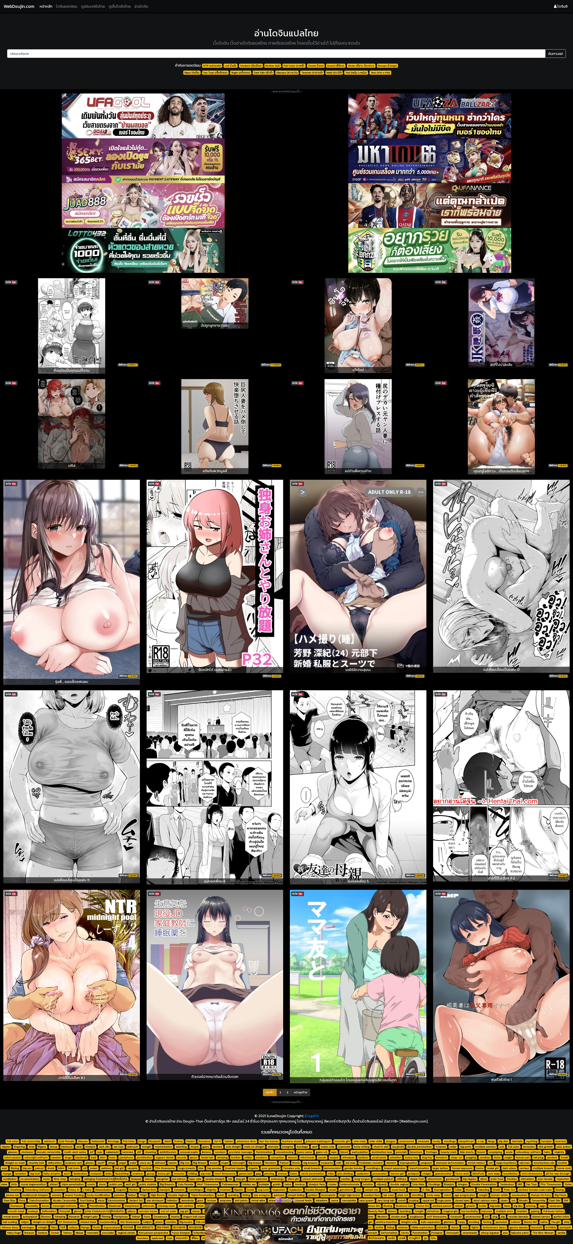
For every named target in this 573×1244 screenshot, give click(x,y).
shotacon (27, 1152)
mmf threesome (225, 1174)
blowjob (90, 1147)
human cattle (499, 1195)
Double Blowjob (315, 1190)
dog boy (427, 1157)
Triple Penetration (202, 1195)
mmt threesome (532, 1174)
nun (359, 1190)
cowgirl (483, 1195)
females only (291, 1168)
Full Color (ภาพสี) (294, 66)
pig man (206, 1174)
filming (15, 1168)
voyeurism (562, 1179)
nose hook (398, 1190)
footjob (146, 1168)
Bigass (42, 1147)
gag (258, 1174)
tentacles (529, 1147)
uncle (509, 1152)
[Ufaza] (430, 115)
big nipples (469, 1179)
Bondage (113, 1141)
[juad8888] (143, 205)
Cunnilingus (195, 1190)
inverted (560, 1141)
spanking (233, 1195)
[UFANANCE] (430, 205)
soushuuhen (519, 1195)
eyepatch (332, 1179)
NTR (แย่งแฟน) (212, 66)
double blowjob (214, 1179)
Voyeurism (278, 1190)
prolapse (413, 1174)
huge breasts (187, 1168)
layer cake (195, 1179)
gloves (90, 1163)
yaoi (314, 1147)
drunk (50, 1168)
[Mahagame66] (430, 160)
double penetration (419, 1147)
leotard (217, 1147)
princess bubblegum (318, 1141)
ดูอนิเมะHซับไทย (93, 6)
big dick (503, 1141)
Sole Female (66, 1141)
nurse (46, 1179)
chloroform (435, 1179)
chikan (248, 1157)
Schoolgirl (238, 1163)
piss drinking (345, 1174)
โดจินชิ (562, 6)
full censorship (31, 1141)
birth (14, 1184)
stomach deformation (450, 1163)
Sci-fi (217, 1141)
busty (436, 1141)
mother (562, 1163)
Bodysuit (154, 1141)
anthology (277, 1179)
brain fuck (497, 1179)
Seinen (228, 1141)
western (391, 1163)
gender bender (353, 1168)
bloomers (416, 1152)
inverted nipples (235, 1168)
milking (192, 1174)
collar (452, 1147)
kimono (206, 1152)
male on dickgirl (254, 1147)
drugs (68, 1157)
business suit (73, 1163)
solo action (563, 1147)
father (132, 1195)
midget (426, 1174)
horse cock (564, 1168)
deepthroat (466, 1141)
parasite (119, 1195)
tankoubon (80, 1174)
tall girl (119, 1168)
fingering (19, 1147)
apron (193, 1157)
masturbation (163, 1147)
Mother (133, 1190)
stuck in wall (380, 1147)
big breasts (310, 1163)
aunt (67, 1174)
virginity (559, 1152)
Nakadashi (98, 1141)
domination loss (382, 1152)
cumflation (10, 1179)
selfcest (160, 1163)
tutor (112, 1157)
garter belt (245, 1174)
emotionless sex (544, 1163)
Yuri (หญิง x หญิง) (356, 73)
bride (385, 1190)
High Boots (158, 1195)
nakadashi (112, 1152)
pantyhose (126, 1157)
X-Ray (426, 1190)
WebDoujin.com (19, 6)
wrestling (417, 1195)
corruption (277, 1157)
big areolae (214, 1168)
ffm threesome (165, 1168)
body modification (98, 1195)
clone (102, 1184)
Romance (204, 1141)
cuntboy (485, 1157)
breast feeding (74, 1195)
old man (350, 1163)
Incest (214, 1163)
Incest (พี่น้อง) (335, 66)
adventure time (246, 1141)
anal (79, 1147)
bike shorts (467, 1152)
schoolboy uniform (528, 1152)
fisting (246, 1195)
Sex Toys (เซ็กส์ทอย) (215, 73)
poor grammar (271, 1168)
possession (379, 1174)
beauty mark (448, 1152)
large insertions (506, 1163)
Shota (296, 1163)
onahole (138, 1174)
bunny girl (164, 1174)
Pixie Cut (509, 1190)
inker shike (376, 1141)
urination (395, 1157)
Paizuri (284, 1163)
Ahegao (463, 1184)
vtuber (332, 1184)
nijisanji (382, 1184)
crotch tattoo (476, 1163)
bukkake (264, 1184)
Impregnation (442, 1190)
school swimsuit (312, 1179)
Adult (167, 1141)
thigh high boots (349, 1195)
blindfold (478, 1174)
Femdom (270, 1163)
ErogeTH (312, 1115)
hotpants (327, 1163)
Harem (190, 1141)
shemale (273, 1147)
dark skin (104, 1147)
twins (287, 1184)
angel (122, 1163)
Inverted (225, 1190)
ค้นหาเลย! (555, 53)
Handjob (164, 1190)
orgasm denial (164, 1157)
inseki (564, 1157)
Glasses (83, 1141)
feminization (264, 1152)
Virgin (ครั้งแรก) (240, 73)
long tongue (362, 1179)
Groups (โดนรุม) (387, 66)
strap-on (456, 1157)
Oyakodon (295, 1190)
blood (344, 1152)
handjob (546, 1141)
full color (12, 1141)
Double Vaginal (177, 1195)
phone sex (12, 1195)
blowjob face (317, 1184)
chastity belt (36, 1163)
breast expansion (395, 1168)
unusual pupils (189, 1152)
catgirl (508, 1157)
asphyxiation (360, 1152)
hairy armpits (51, 1174)
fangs (491, 1141)
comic (91, 1184)
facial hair (207, 1157)
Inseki (250, 1190)
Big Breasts (167, 1184)
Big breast (254, 1163)
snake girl (493, 1168)
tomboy (300, 1184)
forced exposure (462, 1168)
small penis (379, 1157)
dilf (139, 1152)
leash (220, 1195)
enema (282, 1174)
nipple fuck (417, 1179)
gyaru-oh (321, 1152)
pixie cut (403, 1195)
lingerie (253, 1168)
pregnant (426, 1163)
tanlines (363, 1157)
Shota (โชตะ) (316, 66)
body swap (433, 1195)
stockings (450, 1141)
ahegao (391, 1141)
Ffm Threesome (551, 1184)
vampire (132, 1168)
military (401, 1179)
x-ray (480, 1141)
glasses (12, 1152)
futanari (441, 1147)
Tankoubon (507, 1184)
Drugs (141, 1141)
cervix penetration (312, 1174)
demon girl (397, 1174)
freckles (512, 1179)
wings (111, 1163)
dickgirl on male (15, 1163)
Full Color (129, 1141)
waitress (106, 1168)
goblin (277, 1184)
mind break (307, 1157)
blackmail (81, 1157)
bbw (201, 1168)
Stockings (434, 1184)
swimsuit (132, 1147)
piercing (269, 1174)
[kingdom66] (286, 1214)
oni (491, 1163)
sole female (545, 1179)
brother (236, 1157)
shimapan (348, 1157)
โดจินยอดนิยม (66, 6)
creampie (423, 1141)
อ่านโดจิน (141, 6)
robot (447, 1195)
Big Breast (199, 1163)
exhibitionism (168, 1152)
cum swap (494, 1174)
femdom (441, 1157)
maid (133, 1163)
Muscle (470, 1190)
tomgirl (146, 1147)
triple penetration (73, 1184)
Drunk (496, 1190)
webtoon (49, 1141)
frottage (431, 1152)
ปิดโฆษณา (289, 1199)
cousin (322, 1157)
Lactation (59, 1190)
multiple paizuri (383, 1179)
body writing (362, 1147)
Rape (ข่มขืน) (191, 73)
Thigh (143, 1195)
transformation (419, 1168)
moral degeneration (33, 1184)
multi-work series (75, 1152)
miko (331, 1174)
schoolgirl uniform (36, 1157)
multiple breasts (543, 1168)
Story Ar (74, 1190)
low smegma (262, 1195)
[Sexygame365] (143, 160)
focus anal (462, 1174)
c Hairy (87, 1190)
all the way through (558, 1174)
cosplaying (495, 1152)
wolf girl (131, 1184)
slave (4, 1184)
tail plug (538, 1157)
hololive (368, 1184)
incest (481, 1152)
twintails (517, 1141)
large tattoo (440, 1168)
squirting (531, 1141)
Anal (31, 1147)
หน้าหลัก (47, 6)
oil (84, 1168)
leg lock (35, 1174)
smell (332, 1190)
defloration (55, 1163)
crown (93, 1168)
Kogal (225, 1163)
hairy (547, 1152)
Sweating (483, 1190)
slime (483, 1179)
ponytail (401, 1152)
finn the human (269, 1141)
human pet (523, 1157)
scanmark (344, 1147)
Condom (179, 1190)
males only (327, 1147)
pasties (346, 1179)
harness (414, 1190)
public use (115, 1184)
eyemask (279, 1195)
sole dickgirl (233, 1147)
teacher (56, 1157)
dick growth (546, 1147)
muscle (181, 1157)
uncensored (406, 1141)
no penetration (29, 1179)
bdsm (293, 1174)
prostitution (144, 1157)
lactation (20, 1174)
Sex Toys (531, 1184)
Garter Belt (149, 1190)
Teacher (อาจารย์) (312, 73)
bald (93, 1157)
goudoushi (452, 1179)
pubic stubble (147, 1184)
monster (179, 1174)
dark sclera (509, 1168)
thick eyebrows (258, 1179)
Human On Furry (541, 1195)
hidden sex (249, 1184)
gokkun (313, 1195)
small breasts (312, 1168)
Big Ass (185, 1163)
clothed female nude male (535, 1190)
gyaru (205, 1147)
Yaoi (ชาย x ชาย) (380, 73)
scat (4, 1168)
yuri (501, 1147)
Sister (568, 1184)
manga (7, 1174)
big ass (27, 1168)
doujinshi (398, 1147)
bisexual (136, 1179)
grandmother (443, 1174)
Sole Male (418, 1184)
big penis (465, 1147)
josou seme (304, 1152)
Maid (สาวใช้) (334, 73)
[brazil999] (430, 250)
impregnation (408, 1163)
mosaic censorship (48, 1152)
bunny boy (411, 1157)
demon (292, 1157)
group (150, 1174)
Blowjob (449, 1184)
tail (230, 1179)
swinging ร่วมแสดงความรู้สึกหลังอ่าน (105, 1179)
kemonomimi (332, 1168)
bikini (61, 1168)
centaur (524, 1168)
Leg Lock (263, 1190)
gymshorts (346, 1190)
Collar (458, 1190)
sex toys (118, 1147)
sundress (261, 1157)
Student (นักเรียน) (251, 66)
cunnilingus (373, 1168)
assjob (334, 1157)
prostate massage (240, 1152)
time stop (60, 1179)
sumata (56, 1195)
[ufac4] (286, 1234)
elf (92, 1152)
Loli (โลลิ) (230, 66)
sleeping (222, 1157)
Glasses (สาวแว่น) (287, 73)
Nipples (238, 1190)
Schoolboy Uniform (37, 1190)
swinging (75, 1179)
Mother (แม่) (272, 66)
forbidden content (371, 1163)
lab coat (388, 1195)
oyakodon (363, 1174)
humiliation (510, 1174)
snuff (101, 1163)
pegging (471, 1157)
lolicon (149, 1179)
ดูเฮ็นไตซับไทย (120, 6)
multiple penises (485, 1147)
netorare (127, 1152)
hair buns (73, 1168)
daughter (163, 1179)
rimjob (194, 1147)
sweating (181, 1147)
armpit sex (371, 1190)
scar (99, 1152)
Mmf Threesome (207, 1184)
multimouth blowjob (35, 1195)
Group (54, 1147)
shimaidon (527, 1179)
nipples (6, 1147)
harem (173, 1163)
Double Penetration (483, 1184)
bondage (302, 1147)
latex (108, 1174)
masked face (372, 1195)
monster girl (342, 1141)
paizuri (39, 1168)
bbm (103, 1157)
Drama (178, 1141)
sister (497, 1157)
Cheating (15, 1190)
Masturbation (103, 1190)
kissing (560, 1190)
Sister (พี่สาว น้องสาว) (361, 66)
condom (220, 1152)
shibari (53, 1184)
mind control (12, 1157)
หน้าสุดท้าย (300, 1092)
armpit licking (296, 1195)
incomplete (328, 1195)
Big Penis (560, 1195)
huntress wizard (292, 1141)
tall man (525, 1163)
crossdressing (284, 1152)
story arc (145, 1163)
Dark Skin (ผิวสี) (263, 73)
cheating (150, 1152)
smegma (287, 1147)
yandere (552, 1157)
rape (334, 1152)
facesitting (122, 1174)
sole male (359, 1141)
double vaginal (399, 1184)
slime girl (293, 1179)
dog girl (240, 1179)
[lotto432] (143, 250)
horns (479, 1168)
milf (339, 1163)
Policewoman (230, 1184)
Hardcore (67, 1147)
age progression (465, 1195)
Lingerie (121, 1190)
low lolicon (179, 1179)
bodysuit (96, 1174)
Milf (520, 1184)
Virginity (211, 1190)
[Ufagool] (143, 115)
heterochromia (349, 1184)
